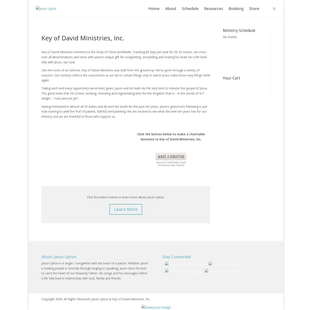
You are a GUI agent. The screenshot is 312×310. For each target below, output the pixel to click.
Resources (213, 9)
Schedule (190, 9)
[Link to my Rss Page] (224, 264)
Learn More (126, 209)
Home (154, 9)
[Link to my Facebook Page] (185, 264)
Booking (236, 9)
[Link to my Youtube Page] (224, 271)
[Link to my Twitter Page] (183, 271)
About (170, 9)
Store (254, 9)
